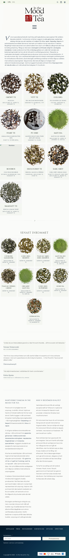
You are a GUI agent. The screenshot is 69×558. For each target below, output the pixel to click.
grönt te (28, 458)
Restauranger (27, 529)
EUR (9, 2)
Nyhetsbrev (7, 535)
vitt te (7, 461)
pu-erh (23, 41)
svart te (27, 461)
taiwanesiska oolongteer (13, 438)
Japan (47, 41)
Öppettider (59, 529)
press (18, 529)
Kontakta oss (39, 529)
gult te (14, 461)
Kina (43, 41)
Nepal (59, 41)
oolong (12, 41)
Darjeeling (53, 41)
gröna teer (51, 39)
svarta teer (58, 39)
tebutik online (11, 65)
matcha (28, 41)
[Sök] (57, 2)
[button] (4, 2)
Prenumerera (54, 539)
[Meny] (34, 27)
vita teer (18, 41)
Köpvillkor (10, 529)
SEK (13, 2)
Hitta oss (49, 529)
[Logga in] (65, 2)
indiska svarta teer (19, 436)
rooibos (36, 41)
